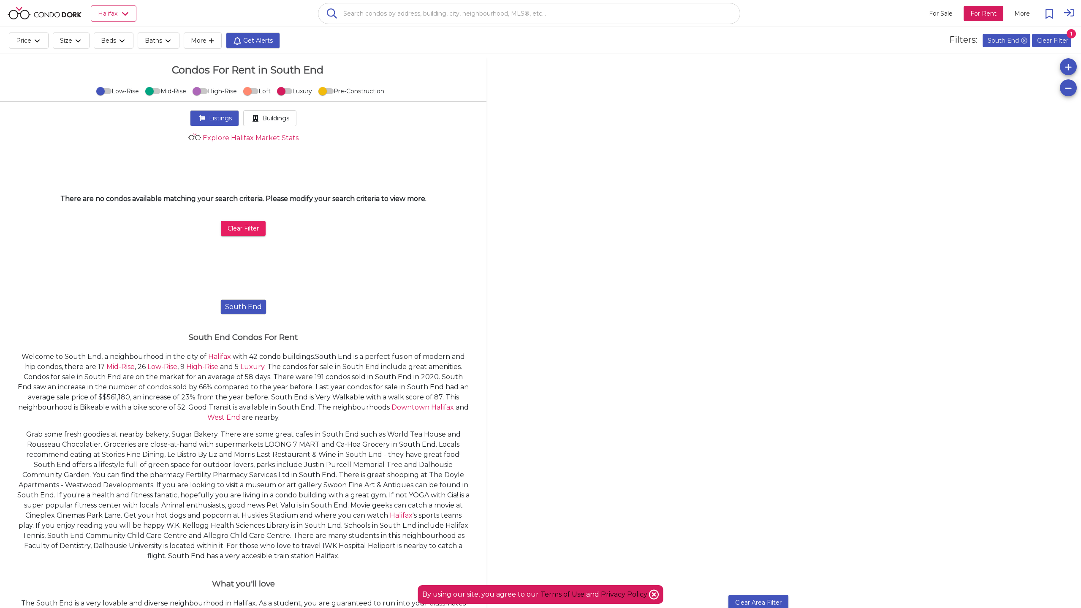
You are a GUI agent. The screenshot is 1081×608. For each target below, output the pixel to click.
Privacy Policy (625, 594)
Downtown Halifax (422, 407)
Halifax (219, 357)
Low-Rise (162, 367)
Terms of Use (562, 594)
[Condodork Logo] (44, 13)
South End (243, 307)
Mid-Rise (120, 367)
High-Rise (202, 367)
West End (223, 417)
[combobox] (529, 13)
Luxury (252, 367)
